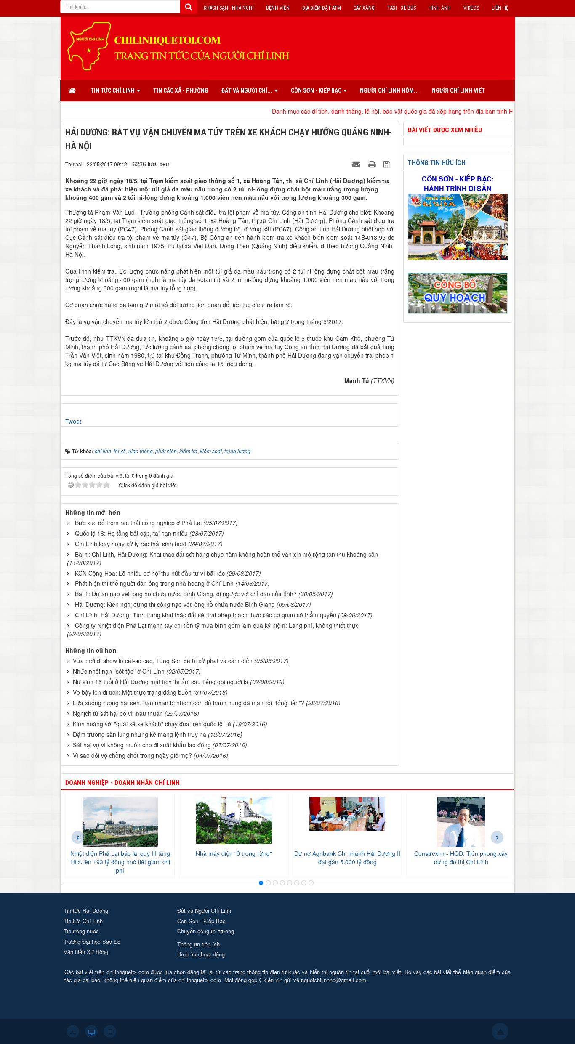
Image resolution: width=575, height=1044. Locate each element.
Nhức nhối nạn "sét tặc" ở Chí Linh (119, 671)
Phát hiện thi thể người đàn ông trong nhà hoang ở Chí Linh (154, 583)
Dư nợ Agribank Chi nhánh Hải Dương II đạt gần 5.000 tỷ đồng (347, 857)
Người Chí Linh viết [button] (458, 90)
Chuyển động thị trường (205, 931)
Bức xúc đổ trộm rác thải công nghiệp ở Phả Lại (138, 522)
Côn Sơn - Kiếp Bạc (201, 921)
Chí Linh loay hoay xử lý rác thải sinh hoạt (130, 543)
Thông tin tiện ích (198, 944)
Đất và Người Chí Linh (204, 910)
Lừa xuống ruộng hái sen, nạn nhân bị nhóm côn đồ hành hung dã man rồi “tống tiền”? (188, 703)
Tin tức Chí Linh (83, 921)
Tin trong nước (81, 931)
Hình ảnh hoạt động (201, 954)
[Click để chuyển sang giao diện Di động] (110, 1031)
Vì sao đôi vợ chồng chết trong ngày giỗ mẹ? (132, 755)
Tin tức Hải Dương (86, 910)
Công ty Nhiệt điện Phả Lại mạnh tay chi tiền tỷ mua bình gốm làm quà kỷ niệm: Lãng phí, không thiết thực (217, 625)
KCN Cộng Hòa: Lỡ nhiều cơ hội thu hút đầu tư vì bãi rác (150, 573)
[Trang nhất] (73, 90)
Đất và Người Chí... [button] (247, 90)
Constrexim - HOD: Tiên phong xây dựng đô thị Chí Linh (461, 857)
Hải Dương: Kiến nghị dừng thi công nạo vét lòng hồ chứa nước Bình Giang (175, 604)
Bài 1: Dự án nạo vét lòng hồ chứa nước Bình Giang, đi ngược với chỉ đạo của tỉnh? (186, 594)
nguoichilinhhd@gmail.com (333, 980)
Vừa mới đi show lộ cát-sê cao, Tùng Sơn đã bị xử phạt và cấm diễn (163, 660)
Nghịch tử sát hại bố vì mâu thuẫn (118, 713)
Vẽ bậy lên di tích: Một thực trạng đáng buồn (132, 692)
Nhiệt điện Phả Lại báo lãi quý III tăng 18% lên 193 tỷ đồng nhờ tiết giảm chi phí (120, 861)
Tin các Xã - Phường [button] (180, 90)
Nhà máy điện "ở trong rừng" (234, 853)
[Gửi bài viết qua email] (357, 163)
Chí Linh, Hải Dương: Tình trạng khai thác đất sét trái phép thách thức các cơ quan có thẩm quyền (205, 615)
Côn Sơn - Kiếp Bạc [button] (317, 90)
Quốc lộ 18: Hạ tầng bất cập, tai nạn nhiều (131, 533)
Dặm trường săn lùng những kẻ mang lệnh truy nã (139, 734)
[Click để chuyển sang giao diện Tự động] (73, 1031)
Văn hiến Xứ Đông (86, 952)
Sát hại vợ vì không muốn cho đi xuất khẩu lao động (142, 745)
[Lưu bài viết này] (387, 163)
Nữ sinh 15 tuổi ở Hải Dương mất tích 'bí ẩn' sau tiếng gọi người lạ (160, 681)
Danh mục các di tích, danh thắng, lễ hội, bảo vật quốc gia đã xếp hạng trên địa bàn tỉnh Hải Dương (372, 111)
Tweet (73, 421)
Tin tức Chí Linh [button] (113, 90)
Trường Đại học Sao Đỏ (92, 942)
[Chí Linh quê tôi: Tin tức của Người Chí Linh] (182, 45)
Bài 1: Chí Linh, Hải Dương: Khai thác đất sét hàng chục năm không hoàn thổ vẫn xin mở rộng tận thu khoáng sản (226, 554)
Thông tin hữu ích (437, 163)
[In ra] (373, 163)
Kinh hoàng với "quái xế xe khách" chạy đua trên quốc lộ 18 (152, 724)
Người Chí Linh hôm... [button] (389, 90)
